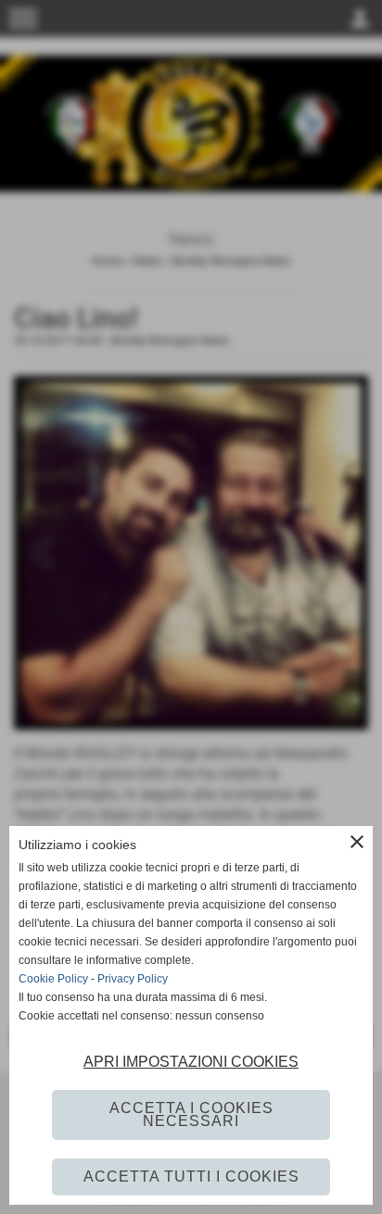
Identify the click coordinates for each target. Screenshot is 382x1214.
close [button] (357, 842)
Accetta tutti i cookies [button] (191, 1176)
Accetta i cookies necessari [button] (191, 1114)
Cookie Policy (53, 978)
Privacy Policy (132, 978)
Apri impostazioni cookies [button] (191, 1062)
